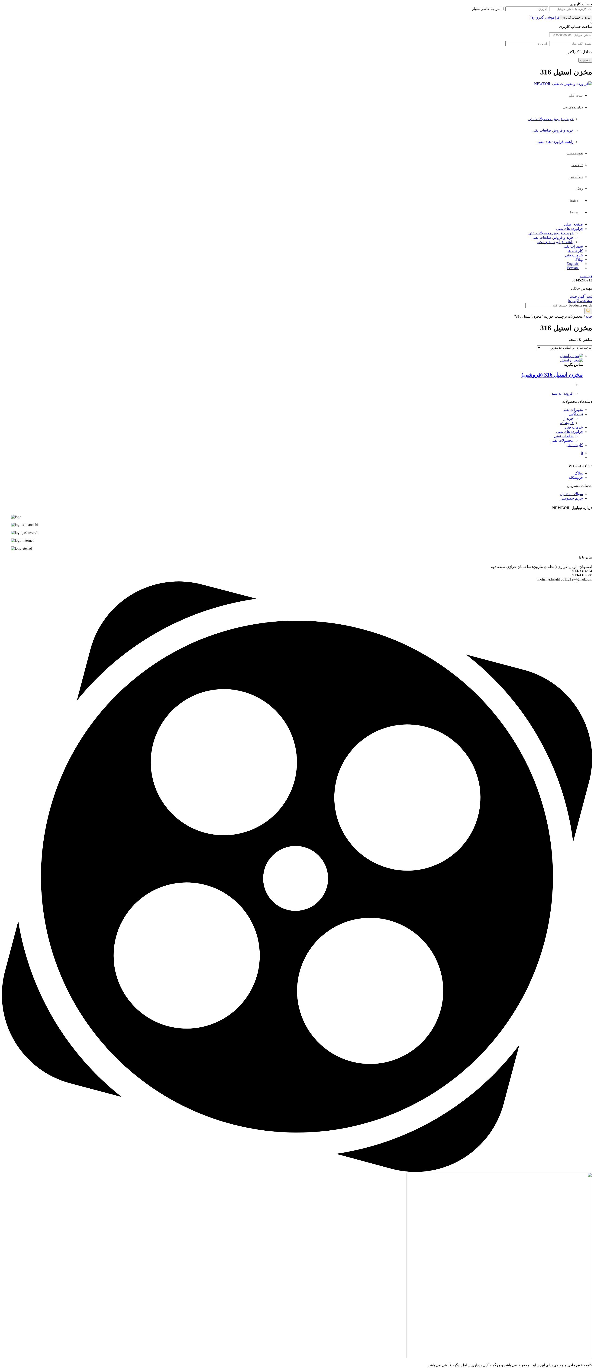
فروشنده (567, 423)
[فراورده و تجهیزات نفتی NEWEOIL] (563, 84)
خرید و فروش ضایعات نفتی (553, 130)
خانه (589, 316)
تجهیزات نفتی (572, 246)
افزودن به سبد (563, 393)
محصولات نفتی (562, 440)
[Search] (588, 311)
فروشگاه (576, 478)
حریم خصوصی (571, 498)
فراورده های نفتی (569, 229)
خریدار (569, 418)
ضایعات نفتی (564, 436)
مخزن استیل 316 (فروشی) (552, 375)
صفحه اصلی (573, 224)
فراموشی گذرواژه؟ (545, 17)
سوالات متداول (571, 494)
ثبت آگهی (576, 414)
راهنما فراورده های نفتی (555, 142)
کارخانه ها (575, 251)
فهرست (586, 276)
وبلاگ (579, 259)
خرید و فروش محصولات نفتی (551, 119)
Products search (580, 305)
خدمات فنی (574, 255)
